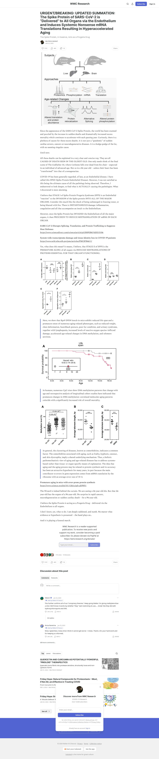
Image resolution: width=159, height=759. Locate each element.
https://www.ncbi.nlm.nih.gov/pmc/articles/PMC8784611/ (66, 241)
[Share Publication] (132, 4)
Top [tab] (42, 653)
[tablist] (49, 578)
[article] (79, 666)
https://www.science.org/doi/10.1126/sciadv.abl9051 (63, 485)
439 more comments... (48, 643)
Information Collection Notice (78, 722)
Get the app (90, 749)
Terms (86, 744)
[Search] (127, 4)
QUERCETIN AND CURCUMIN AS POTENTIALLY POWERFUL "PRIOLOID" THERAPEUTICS (69, 661)
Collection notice (96, 744)
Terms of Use (90, 720)
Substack (69, 754)
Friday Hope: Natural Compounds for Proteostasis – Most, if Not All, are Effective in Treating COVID (68, 680)
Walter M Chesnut (51, 41)
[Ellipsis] (118, 597)
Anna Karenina (50, 625)
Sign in (152, 4)
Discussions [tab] (57, 653)
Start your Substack (73, 749)
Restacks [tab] (54, 578)
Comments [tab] (45, 578)
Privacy (80, 744)
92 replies (50, 618)
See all (44, 711)
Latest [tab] (48, 653)
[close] (100, 687)
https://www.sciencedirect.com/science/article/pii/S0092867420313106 (71, 232)
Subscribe (141, 4)
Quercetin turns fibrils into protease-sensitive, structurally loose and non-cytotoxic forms (67, 666)
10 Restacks (66, 555)
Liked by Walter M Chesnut (55, 600)
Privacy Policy (96, 722)
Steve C (47, 598)
